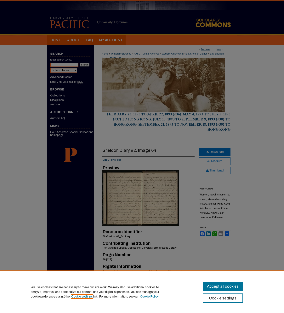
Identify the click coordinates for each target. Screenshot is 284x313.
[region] (142, 291)
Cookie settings (82, 296)
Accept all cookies (223, 286)
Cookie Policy (149, 296)
